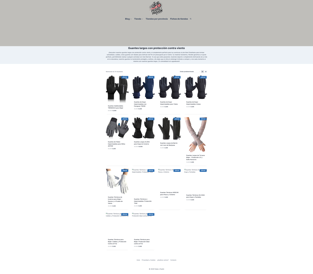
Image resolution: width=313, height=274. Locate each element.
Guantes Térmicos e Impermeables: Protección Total (143, 201)
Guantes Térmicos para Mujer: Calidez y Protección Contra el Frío (117, 241)
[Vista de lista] (206, 71)
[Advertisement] (156, 34)
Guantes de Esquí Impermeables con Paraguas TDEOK (140, 104)
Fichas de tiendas (179, 19)
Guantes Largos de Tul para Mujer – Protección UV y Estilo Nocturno (195, 157)
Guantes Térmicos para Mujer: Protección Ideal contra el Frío (142, 241)
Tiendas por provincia (157, 19)
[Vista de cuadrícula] (202, 71)
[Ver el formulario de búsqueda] (190, 18)
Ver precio (137, 113)
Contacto (173, 260)
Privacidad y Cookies (148, 260)
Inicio (138, 260)
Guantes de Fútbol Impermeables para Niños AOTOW (116, 144)
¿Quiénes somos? (163, 260)
